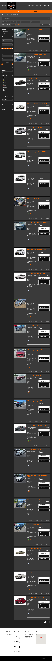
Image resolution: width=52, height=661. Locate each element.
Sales (15, 634)
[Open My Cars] (48, 6)
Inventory (32, 5)
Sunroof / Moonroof (35, 21)
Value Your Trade (43, 38)
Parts (20, 634)
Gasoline (13, 21)
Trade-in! (35, 11)
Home (29, 5)
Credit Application (43, 65)
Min (2, 38)
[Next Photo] (25, 33)
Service (18, 634)
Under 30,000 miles (6, 21)
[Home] (4, 5)
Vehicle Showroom (9, 634)
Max (2, 42)
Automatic (23, 21)
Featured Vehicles (9, 636)
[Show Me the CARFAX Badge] (30, 46)
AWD (28, 21)
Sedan (12, 24)
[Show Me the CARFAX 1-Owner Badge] (30, 265)
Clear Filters (17, 24)
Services (40, 5)
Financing (36, 5)
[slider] (2, 48)
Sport (18, 21)
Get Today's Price (43, 35)
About (44, 5)
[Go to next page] (49, 622)
